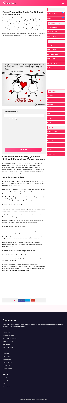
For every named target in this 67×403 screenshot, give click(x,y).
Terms (4, 390)
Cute (48, 99)
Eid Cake (49, 18)
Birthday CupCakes (52, 54)
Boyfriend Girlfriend (8, 347)
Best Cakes (50, 67)
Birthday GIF (50, 45)
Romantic (50, 95)
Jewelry (49, 149)
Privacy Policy (6, 386)
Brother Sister (51, 154)
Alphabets (50, 104)
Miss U (49, 113)
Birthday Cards (51, 58)
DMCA (4, 384)
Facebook (21, 300)
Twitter (28, 300)
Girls (48, 145)
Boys (48, 136)
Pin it (33, 300)
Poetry (49, 118)
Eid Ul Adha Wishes (52, 13)
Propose (49, 122)
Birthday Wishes (7, 368)
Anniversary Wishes (52, 31)
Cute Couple (6, 356)
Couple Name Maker (8, 335)
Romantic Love (7, 359)
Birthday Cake (6, 365)
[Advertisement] (24, 49)
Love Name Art (7, 344)
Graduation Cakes (52, 131)
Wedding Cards (51, 36)
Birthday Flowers (52, 63)
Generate (23, 149)
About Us (5, 378)
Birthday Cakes (51, 49)
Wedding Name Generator (10, 338)
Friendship (50, 140)
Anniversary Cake (52, 27)
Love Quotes (50, 109)
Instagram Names (8, 341)
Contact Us (6, 381)
